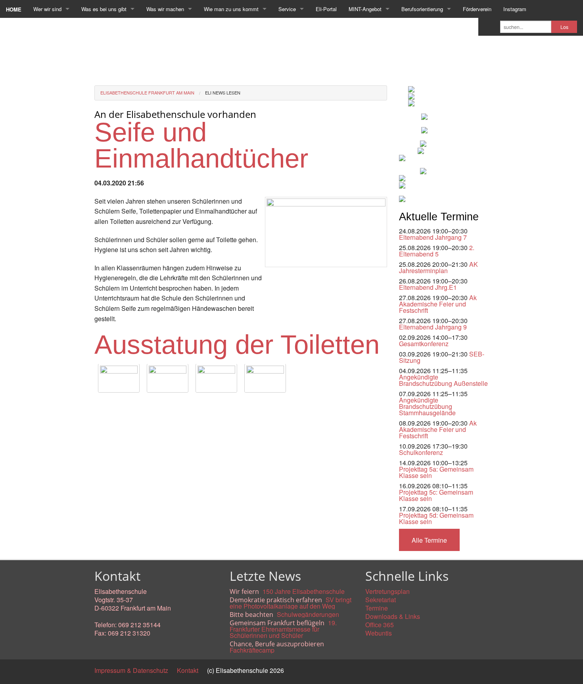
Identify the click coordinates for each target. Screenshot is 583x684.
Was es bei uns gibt (104, 9)
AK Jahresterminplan (438, 267)
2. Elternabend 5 (436, 250)
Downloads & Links (392, 616)
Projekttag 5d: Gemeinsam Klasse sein (436, 518)
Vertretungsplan (387, 591)
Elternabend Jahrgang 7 (433, 237)
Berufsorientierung (422, 9)
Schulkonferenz (421, 452)
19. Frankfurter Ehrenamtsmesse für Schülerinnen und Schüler (283, 629)
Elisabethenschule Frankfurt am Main (147, 92)
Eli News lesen (222, 92)
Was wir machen (165, 9)
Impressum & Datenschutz (131, 670)
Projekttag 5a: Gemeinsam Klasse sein (436, 472)
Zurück (104, 405)
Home (13, 9)
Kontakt (187, 670)
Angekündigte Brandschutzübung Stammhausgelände (427, 406)
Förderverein (477, 9)
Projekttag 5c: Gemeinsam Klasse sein (436, 495)
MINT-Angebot (365, 9)
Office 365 (379, 624)
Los (564, 27)
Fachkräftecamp (252, 650)
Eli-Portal (326, 9)
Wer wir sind (47, 9)
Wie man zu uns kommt (231, 9)
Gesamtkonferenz (424, 343)
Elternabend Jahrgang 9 (433, 326)
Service (287, 9)
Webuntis (378, 633)
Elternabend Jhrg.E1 (428, 287)
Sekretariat (380, 599)
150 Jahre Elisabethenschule (304, 591)
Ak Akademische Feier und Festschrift (438, 304)
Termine (376, 608)
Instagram (514, 9)
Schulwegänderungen (308, 614)
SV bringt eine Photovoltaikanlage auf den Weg (290, 603)
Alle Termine (429, 540)
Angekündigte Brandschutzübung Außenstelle (443, 380)
